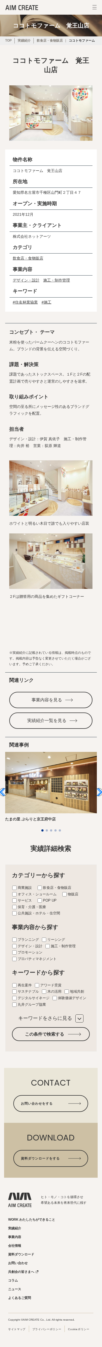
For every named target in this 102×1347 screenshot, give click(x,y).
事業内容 (14, 1237)
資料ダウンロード (21, 1254)
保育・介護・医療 (32, 907)
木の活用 (54, 991)
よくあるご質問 (19, 1298)
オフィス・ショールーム (37, 894)
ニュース (14, 1289)
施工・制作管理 (56, 280)
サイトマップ (17, 1329)
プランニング (28, 939)
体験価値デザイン (72, 998)
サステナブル (28, 991)
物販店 (73, 894)
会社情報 (14, 1246)
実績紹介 (14, 1228)
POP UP (50, 900)
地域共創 (77, 991)
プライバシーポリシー (46, 1329)
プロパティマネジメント (37, 959)
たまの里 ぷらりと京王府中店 (30, 819)
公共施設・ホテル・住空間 (39, 913)
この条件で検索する (44, 1034)
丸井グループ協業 (32, 1004)
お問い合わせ (18, 1263)
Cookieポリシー (78, 1329)
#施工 (46, 302)
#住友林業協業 (25, 302)
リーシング (56, 939)
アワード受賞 (50, 985)
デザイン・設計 (26, 280)
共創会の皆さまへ (21, 1272)
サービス (25, 900)
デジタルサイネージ (34, 998)
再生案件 (25, 985)
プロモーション (30, 952)
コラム (13, 1280)
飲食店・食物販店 (28, 258)
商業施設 (25, 888)
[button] (42, 830)
